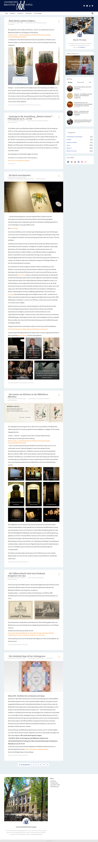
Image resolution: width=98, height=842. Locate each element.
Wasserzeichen (29, 382)
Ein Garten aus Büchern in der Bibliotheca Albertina (28, 395)
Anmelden (53, 781)
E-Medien (69, 139)
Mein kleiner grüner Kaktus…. (23, 21)
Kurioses (38, 105)
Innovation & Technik (72, 142)
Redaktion (12, 13)
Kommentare (80, 82)
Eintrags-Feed (54, 783)
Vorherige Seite (25, 764)
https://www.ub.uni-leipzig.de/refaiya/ (36, 749)
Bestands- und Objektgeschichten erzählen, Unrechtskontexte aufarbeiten (83, 95)
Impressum (20, 13)
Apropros (11, 105)
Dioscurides (21, 275)
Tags (90, 82)
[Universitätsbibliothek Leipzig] (18, 5)
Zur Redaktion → (82, 47)
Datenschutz (28, 13)
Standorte (44, 22)
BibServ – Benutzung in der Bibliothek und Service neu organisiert (81, 113)
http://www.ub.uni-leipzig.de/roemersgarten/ (19, 160)
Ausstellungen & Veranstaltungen (33, 22)
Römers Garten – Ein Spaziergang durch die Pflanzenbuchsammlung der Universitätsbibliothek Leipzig (29, 442)
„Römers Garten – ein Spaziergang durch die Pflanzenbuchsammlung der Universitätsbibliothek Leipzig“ (29, 36)
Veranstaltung (20, 382)
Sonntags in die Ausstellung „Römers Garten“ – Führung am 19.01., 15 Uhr (31, 117)
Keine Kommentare (12, 122)
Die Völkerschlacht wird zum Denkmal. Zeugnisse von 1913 (26, 574)
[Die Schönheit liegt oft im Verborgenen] (33, 680)
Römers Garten (22, 335)
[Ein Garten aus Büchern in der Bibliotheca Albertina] (33, 412)
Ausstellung (17, 105)
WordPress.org (54, 786)
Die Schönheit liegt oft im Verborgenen (27, 656)
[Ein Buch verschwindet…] (33, 201)
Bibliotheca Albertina (28, 105)
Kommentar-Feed (55, 784)
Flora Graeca (14, 228)
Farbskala (11, 294)
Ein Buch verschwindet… (20, 175)
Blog (6, 13)
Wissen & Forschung (29, 178)
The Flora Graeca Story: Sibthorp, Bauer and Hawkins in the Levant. (28, 329)
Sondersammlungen (22, 644)
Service (68, 145)
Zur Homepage (37, 13)
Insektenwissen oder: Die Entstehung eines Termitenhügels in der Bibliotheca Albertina (83, 104)
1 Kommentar (11, 24)
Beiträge (70, 82)
